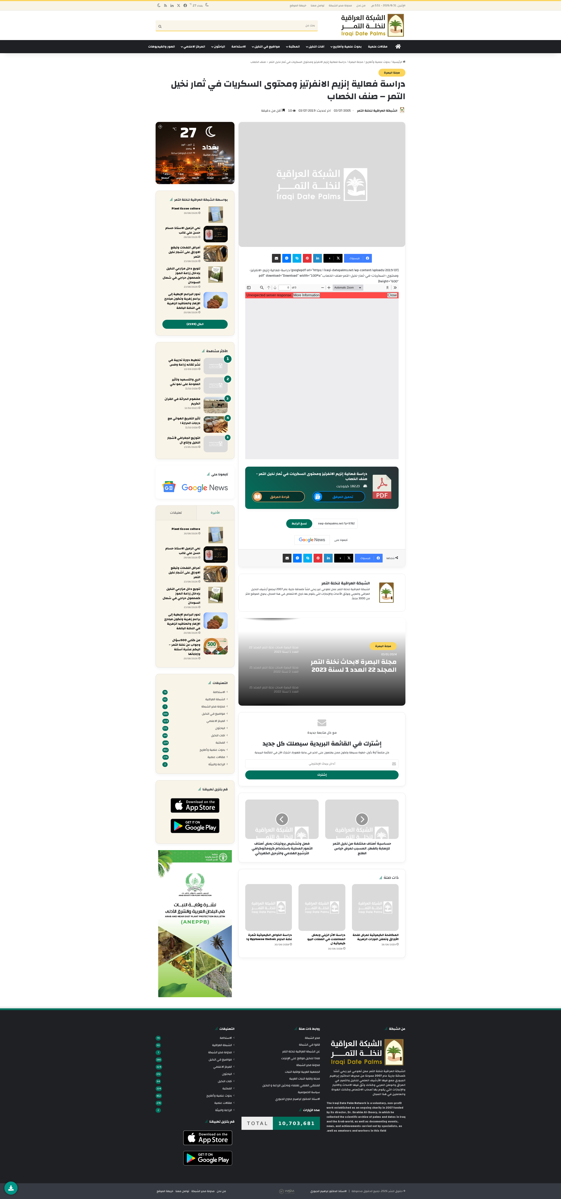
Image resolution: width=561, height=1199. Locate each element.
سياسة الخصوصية (309, 1092)
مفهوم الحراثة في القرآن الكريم (182, 401)
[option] (321, 662)
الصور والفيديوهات (161, 46)
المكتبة (294, 46)
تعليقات (176, 513)
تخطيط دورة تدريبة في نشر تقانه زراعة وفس (184, 362)
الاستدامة (238, 46)
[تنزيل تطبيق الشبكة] (11, 1188)
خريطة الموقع (298, 5)
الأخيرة (215, 513)
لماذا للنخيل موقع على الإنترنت (300, 1058)
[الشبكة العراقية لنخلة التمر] (372, 25)
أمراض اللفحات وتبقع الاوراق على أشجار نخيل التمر (184, 252)
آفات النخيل (316, 46)
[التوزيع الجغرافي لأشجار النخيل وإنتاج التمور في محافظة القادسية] (216, 444)
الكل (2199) (195, 324)
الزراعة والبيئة (216, 764)
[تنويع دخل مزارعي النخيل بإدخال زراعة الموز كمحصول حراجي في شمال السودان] (216, 274)
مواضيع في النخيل (267, 46)
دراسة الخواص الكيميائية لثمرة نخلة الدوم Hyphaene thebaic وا (269, 937)
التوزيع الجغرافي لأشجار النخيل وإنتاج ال (183, 440)
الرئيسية (397, 62)
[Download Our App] (195, 814)
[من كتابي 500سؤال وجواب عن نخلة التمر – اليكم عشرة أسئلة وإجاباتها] (216, 646)
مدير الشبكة (312, 1038)
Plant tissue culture (186, 208)
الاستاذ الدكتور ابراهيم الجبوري (328, 1191)
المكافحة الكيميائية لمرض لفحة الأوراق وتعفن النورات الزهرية (376, 937)
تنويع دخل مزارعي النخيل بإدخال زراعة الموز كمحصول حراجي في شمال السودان (181, 275)
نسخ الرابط (299, 523)
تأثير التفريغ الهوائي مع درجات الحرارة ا (184, 421)
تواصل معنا (317, 5)
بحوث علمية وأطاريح (347, 46)
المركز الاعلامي (194, 46)
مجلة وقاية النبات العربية (304, 1078)
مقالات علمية (377, 46)
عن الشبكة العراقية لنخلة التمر (301, 1051)
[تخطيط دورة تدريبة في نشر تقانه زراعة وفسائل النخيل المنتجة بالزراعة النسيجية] (216, 366)
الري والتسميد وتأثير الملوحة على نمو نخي (185, 382)
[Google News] (312, 540)
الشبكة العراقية (215, 699)
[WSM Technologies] (294, 1191)
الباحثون (219, 46)
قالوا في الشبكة (309, 1044)
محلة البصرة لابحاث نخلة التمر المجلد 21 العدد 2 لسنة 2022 (354, 666)
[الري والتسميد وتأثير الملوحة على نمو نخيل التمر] (216, 385)
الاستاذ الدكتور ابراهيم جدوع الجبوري (297, 1099)
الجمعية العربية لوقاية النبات (302, 1071)
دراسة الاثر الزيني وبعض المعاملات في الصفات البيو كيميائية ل (326, 939)
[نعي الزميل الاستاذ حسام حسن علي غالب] (216, 234)
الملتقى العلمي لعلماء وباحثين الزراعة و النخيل (291, 1085)
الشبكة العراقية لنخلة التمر (377, 111)
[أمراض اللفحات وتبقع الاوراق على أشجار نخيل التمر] (216, 253)
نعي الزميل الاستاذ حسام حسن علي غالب (182, 230)
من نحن (361, 5)
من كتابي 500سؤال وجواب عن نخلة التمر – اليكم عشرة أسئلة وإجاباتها (184, 647)
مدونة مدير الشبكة (340, 5)
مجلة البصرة (355, 62)
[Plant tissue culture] (216, 214)
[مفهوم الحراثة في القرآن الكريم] (216, 405)
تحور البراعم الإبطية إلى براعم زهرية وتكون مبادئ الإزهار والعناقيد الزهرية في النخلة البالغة (182, 301)
